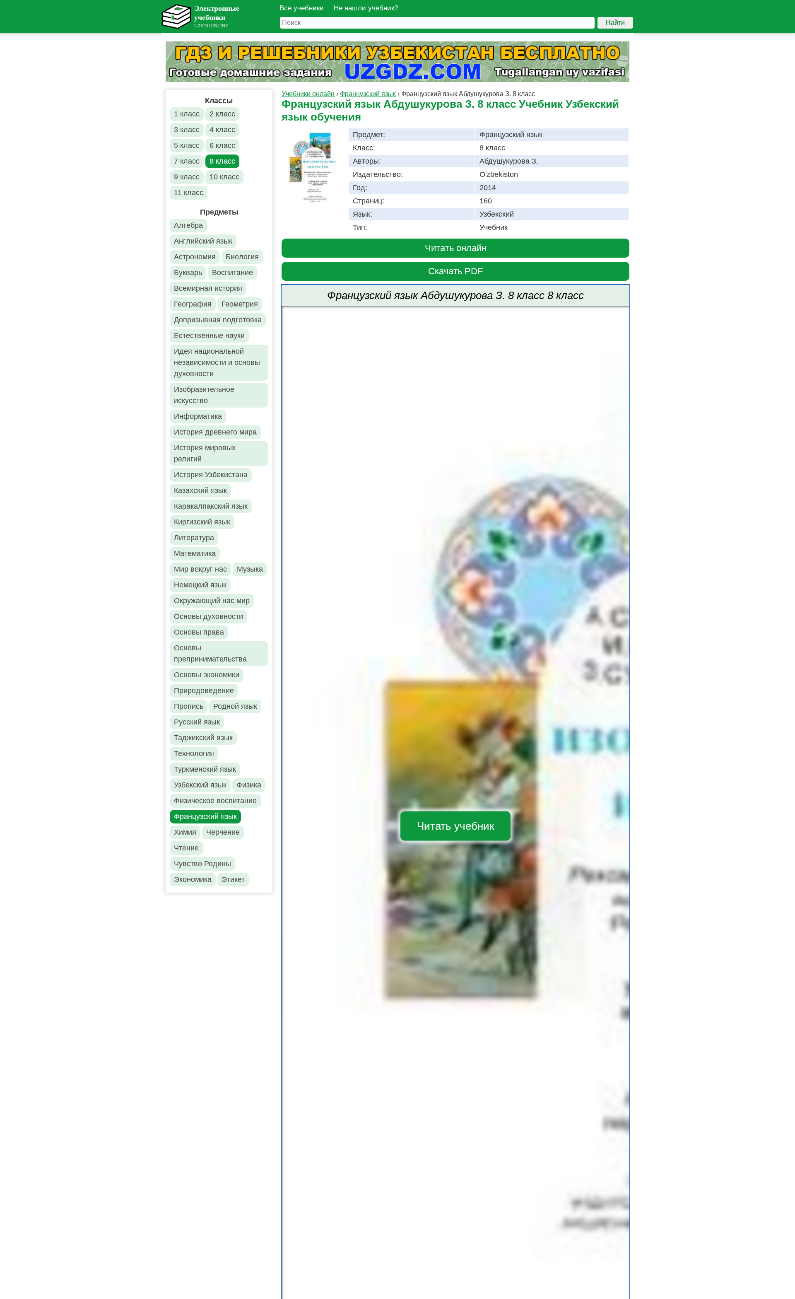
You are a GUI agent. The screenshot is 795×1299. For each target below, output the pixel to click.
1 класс (187, 114)
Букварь (188, 272)
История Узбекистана (211, 475)
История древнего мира (215, 432)
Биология (242, 257)
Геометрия (240, 304)
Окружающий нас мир (212, 600)
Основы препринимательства (210, 653)
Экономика (193, 879)
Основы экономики (206, 675)
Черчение (223, 832)
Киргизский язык (202, 522)
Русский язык (197, 722)
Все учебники (301, 8)
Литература (194, 538)
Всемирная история (208, 288)
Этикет (233, 879)
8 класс (222, 161)
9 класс (187, 177)
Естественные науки (209, 335)
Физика (248, 785)
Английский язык (203, 241)
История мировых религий (205, 453)
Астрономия (195, 257)
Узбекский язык (200, 785)
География (193, 304)
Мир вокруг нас (200, 569)
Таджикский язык (203, 738)
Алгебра (188, 225)
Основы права (199, 632)
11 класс (188, 192)
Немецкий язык (200, 585)
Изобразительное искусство (204, 395)
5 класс (187, 145)
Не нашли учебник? (366, 8)
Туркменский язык (205, 769)
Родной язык (235, 706)
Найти (615, 22)
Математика (195, 553)
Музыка (250, 569)
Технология (194, 753)
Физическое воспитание (215, 801)
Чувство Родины (202, 864)
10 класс (224, 177)
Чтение (186, 848)
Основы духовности (208, 616)
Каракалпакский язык (211, 506)
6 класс (222, 145)
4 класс (222, 130)
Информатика (198, 416)
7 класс (187, 161)
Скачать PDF (455, 271)
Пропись (188, 706)
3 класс (187, 130)
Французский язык (205, 816)
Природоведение (204, 690)
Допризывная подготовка (218, 320)
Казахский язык (200, 490)
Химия (185, 832)
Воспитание (232, 272)
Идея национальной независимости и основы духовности (217, 362)
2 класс (222, 114)
